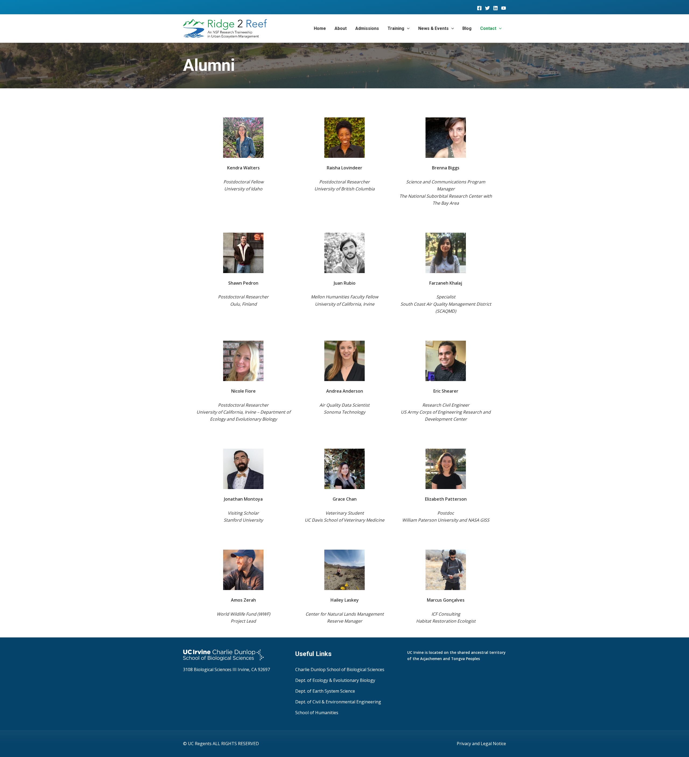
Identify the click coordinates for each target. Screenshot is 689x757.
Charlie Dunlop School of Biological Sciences (339, 669)
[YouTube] (503, 8)
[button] (407, 28)
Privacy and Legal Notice (481, 743)
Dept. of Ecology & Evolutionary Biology (335, 680)
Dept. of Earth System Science (325, 691)
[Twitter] (487, 8)
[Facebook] (479, 8)
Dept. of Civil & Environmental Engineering (338, 702)
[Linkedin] (495, 8)
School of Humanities (316, 713)
